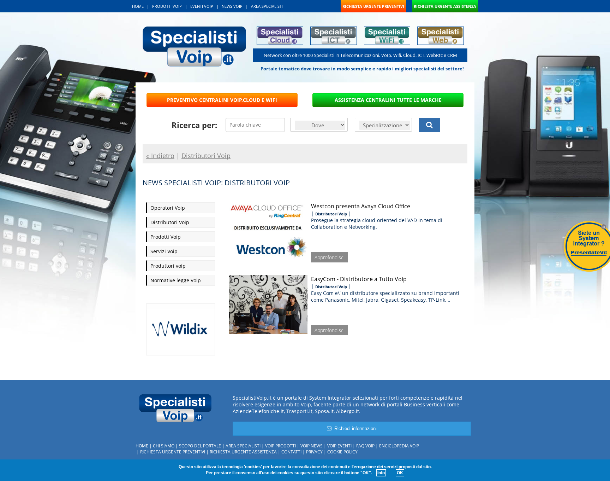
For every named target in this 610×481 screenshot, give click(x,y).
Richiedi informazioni (354, 428)
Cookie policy (342, 452)
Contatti (291, 452)
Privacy (314, 452)
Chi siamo (163, 446)
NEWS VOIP (232, 6)
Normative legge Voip (175, 280)
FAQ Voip (365, 446)
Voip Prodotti (280, 446)
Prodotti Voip (165, 236)
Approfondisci (330, 257)
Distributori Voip (169, 222)
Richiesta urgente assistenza (243, 452)
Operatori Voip (167, 207)
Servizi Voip (164, 251)
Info (381, 472)
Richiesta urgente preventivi (172, 452)
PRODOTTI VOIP (167, 6)
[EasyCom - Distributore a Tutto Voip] (268, 303)
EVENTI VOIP (201, 6)
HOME (138, 6)
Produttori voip (168, 265)
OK (400, 472)
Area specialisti (243, 446)
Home (142, 446)
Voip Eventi (339, 446)
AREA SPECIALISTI (267, 6)
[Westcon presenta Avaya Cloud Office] (268, 230)
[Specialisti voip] (194, 45)
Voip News (311, 446)
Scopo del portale (200, 446)
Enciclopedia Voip (399, 446)
